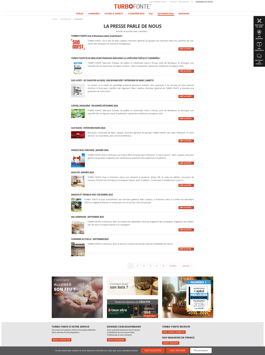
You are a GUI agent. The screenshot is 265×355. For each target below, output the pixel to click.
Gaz (151, 13)
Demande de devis (204, 2)
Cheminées (94, 13)
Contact (173, 2)
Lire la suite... (186, 49)
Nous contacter (61, 339)
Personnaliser (201, 350)
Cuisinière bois (136, 13)
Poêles (79, 13)
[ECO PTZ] (132, 308)
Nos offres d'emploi (174, 332)
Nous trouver (170, 343)
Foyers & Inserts (113, 13)
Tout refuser (177, 350)
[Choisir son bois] (132, 285)
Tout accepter (152, 350)
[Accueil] (132, 5)
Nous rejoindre (116, 339)
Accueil (55, 19)
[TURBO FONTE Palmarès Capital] (187, 297)
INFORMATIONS (166, 13)
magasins (183, 13)
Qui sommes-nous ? (158, 2)
